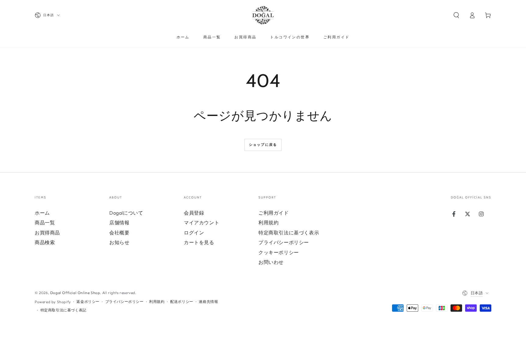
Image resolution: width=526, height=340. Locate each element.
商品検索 (45, 242)
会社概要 (119, 233)
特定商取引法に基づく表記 (63, 310)
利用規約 (268, 222)
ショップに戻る (263, 144)
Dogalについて (126, 213)
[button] (456, 15)
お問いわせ (271, 262)
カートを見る (199, 242)
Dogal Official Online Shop (75, 292)
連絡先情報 (208, 301)
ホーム (42, 213)
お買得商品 (47, 233)
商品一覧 (45, 222)
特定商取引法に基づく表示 (288, 233)
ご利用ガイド (273, 213)
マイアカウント (201, 222)
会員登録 (194, 213)
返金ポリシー (88, 301)
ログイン (194, 233)
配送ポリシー (181, 301)
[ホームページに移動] (263, 15)
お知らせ (119, 242)
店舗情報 (119, 222)
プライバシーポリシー (283, 242)
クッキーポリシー (278, 252)
